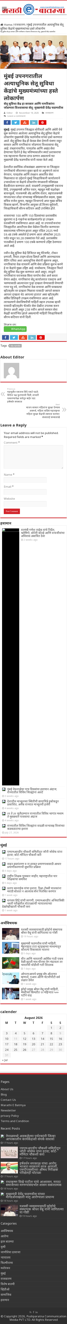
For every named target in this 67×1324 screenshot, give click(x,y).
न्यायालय (5, 1257)
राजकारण (19, 25)
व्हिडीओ (5, 1289)
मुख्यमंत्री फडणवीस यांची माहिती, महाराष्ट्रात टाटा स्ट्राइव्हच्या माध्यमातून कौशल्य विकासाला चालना (41, 946)
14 (42, 1039)
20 (33, 1044)
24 (6, 1050)
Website (9, 499)
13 (33, 1039)
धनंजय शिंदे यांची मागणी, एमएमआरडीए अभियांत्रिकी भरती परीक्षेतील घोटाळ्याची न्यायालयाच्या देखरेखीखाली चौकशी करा (33, 903)
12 (24, 1039)
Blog (4, 1094)
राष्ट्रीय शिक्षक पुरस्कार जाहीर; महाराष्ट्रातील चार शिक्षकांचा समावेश (32, 877)
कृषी (3, 1247)
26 (24, 1050)
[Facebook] (33, 1312)
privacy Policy (10, 1116)
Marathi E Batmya (13, 1105)
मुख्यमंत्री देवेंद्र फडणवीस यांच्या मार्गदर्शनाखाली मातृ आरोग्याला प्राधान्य (30, 1195)
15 (51, 1039)
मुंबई (3, 1273)
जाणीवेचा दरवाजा (10, 1252)
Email (9, 487)
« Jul (5, 1060)
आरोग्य (4, 1236)
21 (42, 1044)
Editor (10, 112)
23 (60, 1044)
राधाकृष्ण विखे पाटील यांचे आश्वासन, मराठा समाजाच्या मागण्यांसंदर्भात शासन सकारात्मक (34, 1183)
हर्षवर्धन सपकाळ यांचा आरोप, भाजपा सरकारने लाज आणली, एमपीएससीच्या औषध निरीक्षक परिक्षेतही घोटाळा (39, 1168)
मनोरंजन (5, 1268)
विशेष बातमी (8, 1284)
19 (24, 1044)
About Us (7, 1089)
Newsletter (8, 1110)
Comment (12, 442)
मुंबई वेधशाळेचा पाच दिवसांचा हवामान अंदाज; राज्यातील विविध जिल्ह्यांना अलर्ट (32, 790)
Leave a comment (16, 115)
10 (6, 1039)
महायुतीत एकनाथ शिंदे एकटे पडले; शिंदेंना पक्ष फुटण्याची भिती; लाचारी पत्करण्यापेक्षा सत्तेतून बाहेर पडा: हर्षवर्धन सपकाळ (23, 395)
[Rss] (30, 1312)
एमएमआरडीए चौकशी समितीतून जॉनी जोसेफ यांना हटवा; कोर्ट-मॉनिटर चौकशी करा (34, 853)
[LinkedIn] (36, 1312)
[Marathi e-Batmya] (33, 9)
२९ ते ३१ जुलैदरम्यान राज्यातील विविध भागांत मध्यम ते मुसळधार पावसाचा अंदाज (35, 815)
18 (15, 1044)
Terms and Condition (15, 1121)
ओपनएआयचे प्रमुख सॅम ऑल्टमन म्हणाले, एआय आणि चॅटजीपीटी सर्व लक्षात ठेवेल (40, 977)
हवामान (5, 1300)
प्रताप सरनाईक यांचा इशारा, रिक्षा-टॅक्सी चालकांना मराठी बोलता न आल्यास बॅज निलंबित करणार (34, 889)
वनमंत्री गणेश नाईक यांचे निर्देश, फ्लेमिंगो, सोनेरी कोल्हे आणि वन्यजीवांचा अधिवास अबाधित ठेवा (43, 533)
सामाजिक (6, 1295)
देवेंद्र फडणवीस (15, 346)
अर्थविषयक (7, 1231)
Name (9, 475)
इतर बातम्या (7, 1241)
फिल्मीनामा (7, 1263)
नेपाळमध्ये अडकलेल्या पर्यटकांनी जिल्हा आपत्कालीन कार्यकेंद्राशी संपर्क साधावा (30, 1137)
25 (15, 1050)
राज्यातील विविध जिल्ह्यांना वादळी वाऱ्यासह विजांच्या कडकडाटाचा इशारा (36, 827)
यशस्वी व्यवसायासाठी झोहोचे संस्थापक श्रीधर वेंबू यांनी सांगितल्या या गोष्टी (41, 931)
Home (7, 25)
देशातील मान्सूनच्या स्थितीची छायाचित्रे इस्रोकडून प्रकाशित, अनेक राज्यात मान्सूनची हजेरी (33, 802)
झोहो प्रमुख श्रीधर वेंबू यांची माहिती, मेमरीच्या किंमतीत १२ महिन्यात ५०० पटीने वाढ (40, 992)
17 (6, 1044)
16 (60, 1039)
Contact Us (8, 1100)
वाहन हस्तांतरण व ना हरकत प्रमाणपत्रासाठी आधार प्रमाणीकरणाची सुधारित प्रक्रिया (34, 865)
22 (51, 1044)
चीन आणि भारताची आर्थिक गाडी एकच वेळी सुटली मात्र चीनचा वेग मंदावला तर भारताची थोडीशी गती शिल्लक (42, 962)
